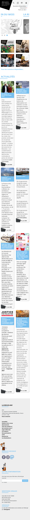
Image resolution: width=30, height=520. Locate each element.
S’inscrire (25, 480)
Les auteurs (5, 431)
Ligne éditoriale (6, 429)
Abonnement (5, 425)
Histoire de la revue (7, 423)
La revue (7, 405)
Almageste (7, 509)
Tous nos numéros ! (7, 426)
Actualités (4, 421)
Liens (3, 434)
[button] (2, 35)
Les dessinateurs (6, 438)
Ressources (5, 436)
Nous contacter (6, 416)
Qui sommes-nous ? (7, 428)
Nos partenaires (6, 433)
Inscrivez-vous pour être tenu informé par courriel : (13, 477)
